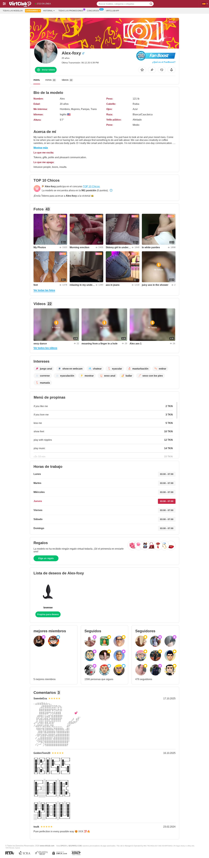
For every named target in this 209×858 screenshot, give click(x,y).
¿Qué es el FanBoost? (163, 62)
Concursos (93, 11)
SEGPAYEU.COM (75, 846)
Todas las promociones (70, 11)
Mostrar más (41, 147)
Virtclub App (112, 11)
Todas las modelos (13, 11)
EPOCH (64, 846)
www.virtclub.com (47, 846)
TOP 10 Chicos (91, 186)
